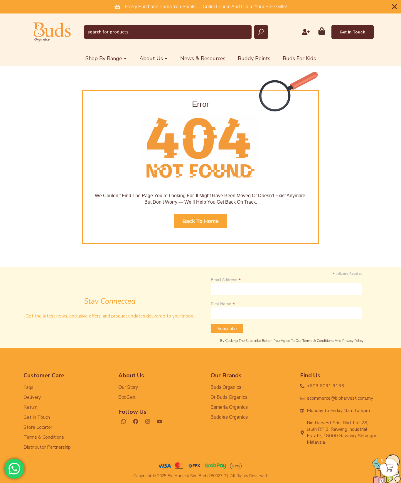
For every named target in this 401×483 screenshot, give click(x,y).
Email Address (226, 279)
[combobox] (168, 32)
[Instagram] (147, 421)
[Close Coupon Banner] (394, 6)
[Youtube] (159, 421)
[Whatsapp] (123, 421)
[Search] (261, 32)
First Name (223, 303)
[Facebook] (135, 421)
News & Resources (202, 58)
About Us (151, 58)
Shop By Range (103, 58)
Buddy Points (254, 58)
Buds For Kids (299, 58)
